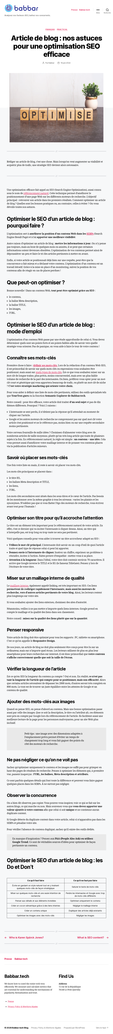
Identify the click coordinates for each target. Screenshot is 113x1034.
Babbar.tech (84, 10)
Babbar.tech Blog (20, 1028)
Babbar (51, 63)
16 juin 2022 (66, 63)
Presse (74, 10)
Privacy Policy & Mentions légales (23, 1006)
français (50, 29)
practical (62, 29)
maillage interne (19, 585)
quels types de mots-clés (49, 372)
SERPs (90, 233)
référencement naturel (36, 193)
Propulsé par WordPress (74, 1028)
